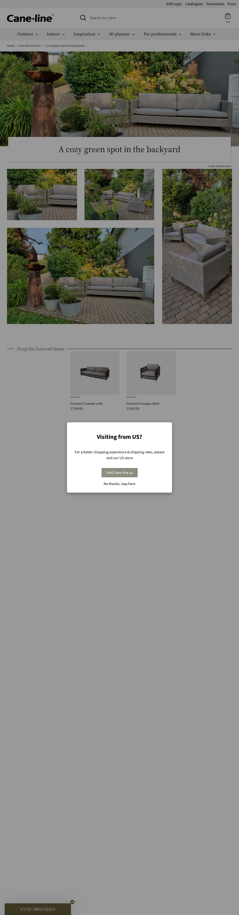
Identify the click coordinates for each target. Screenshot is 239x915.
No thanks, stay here (119, 484)
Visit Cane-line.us (119, 472)
